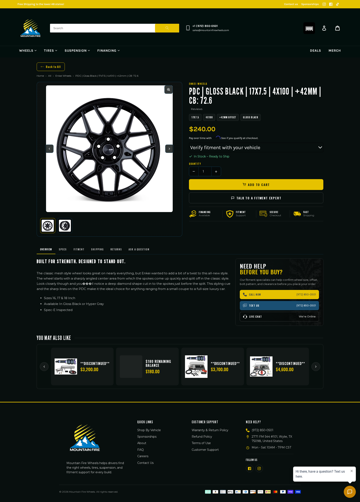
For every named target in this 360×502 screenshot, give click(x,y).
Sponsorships (310, 4)
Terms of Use (201, 443)
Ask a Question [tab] (139, 249)
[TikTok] (337, 4)
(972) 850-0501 (262, 430)
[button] (309, 28)
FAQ (140, 450)
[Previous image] (49, 149)
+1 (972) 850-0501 (205, 26)
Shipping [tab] (97, 249)
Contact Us (145, 463)
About (141, 443)
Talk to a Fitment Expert (258, 198)
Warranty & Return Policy (210, 430)
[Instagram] (324, 4)
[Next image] (169, 149)
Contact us (291, 4)
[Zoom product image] (168, 89)
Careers (142, 456)
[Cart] (337, 28)
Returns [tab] (116, 249)
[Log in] (324, 28)
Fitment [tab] (79, 249)
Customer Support (205, 450)
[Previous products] (44, 366)
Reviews (196, 109)
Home (40, 75)
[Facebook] (330, 4)
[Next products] (315, 366)
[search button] (167, 28)
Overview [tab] (46, 249)
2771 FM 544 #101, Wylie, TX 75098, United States (272, 439)
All (49, 75)
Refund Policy (202, 436)
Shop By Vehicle (149, 430)
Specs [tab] (63, 249)
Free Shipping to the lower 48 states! (41, 4)
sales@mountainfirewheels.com (210, 30)
